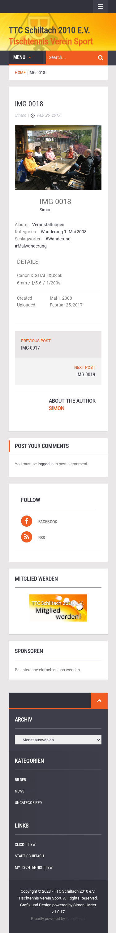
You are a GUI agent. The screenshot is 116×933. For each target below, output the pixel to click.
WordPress (75, 918)
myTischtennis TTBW (34, 867)
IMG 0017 (30, 348)
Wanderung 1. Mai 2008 (64, 231)
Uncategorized (28, 802)
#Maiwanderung (31, 245)
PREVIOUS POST (36, 340)
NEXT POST (84, 367)
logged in (46, 464)
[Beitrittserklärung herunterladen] (58, 608)
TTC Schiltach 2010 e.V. (49, 30)
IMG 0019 (85, 374)
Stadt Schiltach (29, 856)
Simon (46, 209)
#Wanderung (58, 238)
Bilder (20, 779)
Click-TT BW (25, 844)
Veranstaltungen (48, 224)
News (19, 791)
